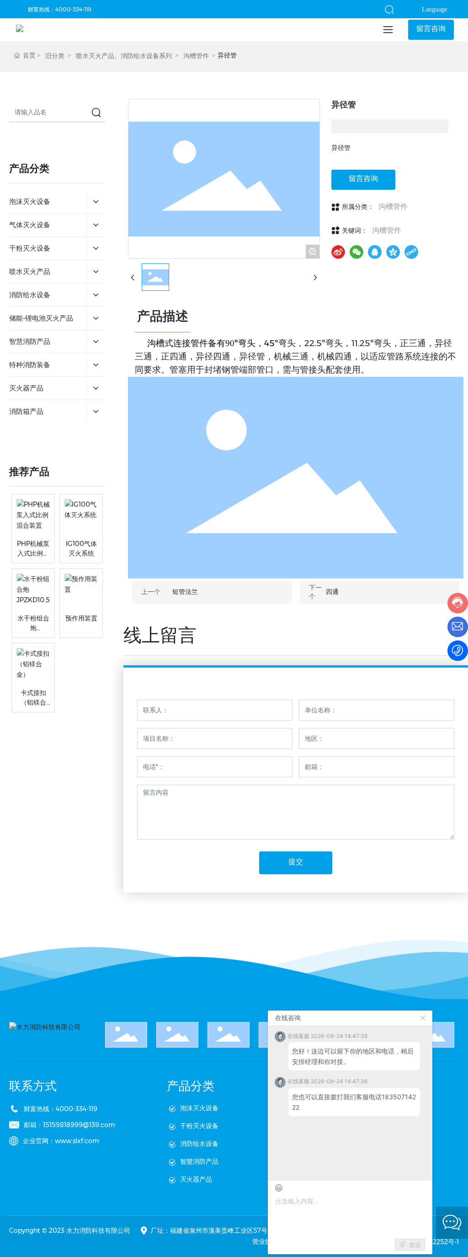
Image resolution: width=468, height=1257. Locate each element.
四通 (332, 592)
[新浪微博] (338, 252)
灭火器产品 (196, 1179)
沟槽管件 (196, 56)
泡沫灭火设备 (199, 1108)
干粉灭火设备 (199, 1126)
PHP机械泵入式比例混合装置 (33, 553)
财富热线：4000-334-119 (59, 9)
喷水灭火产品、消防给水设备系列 (124, 56)
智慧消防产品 (199, 1161)
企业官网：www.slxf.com (61, 1141)
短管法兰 (185, 592)
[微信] (356, 252)
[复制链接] (411, 252)
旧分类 (54, 56)
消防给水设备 (199, 1143)
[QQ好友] (375, 252)
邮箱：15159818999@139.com (69, 1125)
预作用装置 (81, 618)
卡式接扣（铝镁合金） (33, 702)
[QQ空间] (393, 252)
